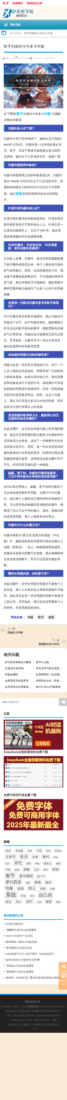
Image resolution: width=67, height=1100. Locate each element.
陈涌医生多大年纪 (49, 644)
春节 (10, 875)
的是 (43, 888)
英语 (8, 902)
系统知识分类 (34, 3)
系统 (11, 894)
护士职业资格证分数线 (18, 662)
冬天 (24, 856)
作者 (48, 850)
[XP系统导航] (33, 13)
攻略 (26, 869)
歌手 (20, 113)
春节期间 (26, 875)
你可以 (58, 850)
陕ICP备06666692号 (51, 1010)
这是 (39, 901)
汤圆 (28, 882)
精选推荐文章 (12, 1010)
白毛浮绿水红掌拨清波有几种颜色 (20, 686)
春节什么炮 (42, 662)
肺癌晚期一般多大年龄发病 (21, 942)
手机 (8, 869)
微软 (58, 863)
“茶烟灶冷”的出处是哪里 (20, 965)
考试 (32, 895)
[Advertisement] (33, 1066)
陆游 (58, 901)
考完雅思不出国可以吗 (19, 947)
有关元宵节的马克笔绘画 (50, 668)
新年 (46, 869)
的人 (32, 888)
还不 (29, 901)
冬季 (35, 857)
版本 (48, 882)
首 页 (6, 3)
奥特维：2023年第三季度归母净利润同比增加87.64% (34, 977)
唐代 (45, 856)
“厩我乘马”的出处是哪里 (20, 971)
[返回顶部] (63, 985)
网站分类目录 (58, 1006)
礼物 (52, 888)
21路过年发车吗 (14, 668)
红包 (23, 895)
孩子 (8, 863)
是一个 (41, 876)
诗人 (19, 901)
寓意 (28, 863)
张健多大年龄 (15, 632)
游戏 (37, 881)
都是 (19, 193)
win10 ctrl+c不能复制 (48, 686)
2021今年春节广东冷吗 (19, 936)
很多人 (48, 863)
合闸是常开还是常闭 (16, 680)
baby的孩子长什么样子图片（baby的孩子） (31, 953)
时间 (55, 869)
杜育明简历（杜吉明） (49, 674)
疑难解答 (35, 1010)
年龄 (47, 113)
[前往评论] (63, 975)
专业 (8, 850)
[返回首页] (63, 966)
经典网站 (17, 3)
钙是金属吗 (11, 674)
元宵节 (11, 856)
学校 (56, 857)
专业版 (19, 850)
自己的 (45, 895)
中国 (30, 850)
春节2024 (15, 33)
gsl (13, 58)
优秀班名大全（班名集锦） (51, 680)
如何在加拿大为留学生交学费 (23, 959)
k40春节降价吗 (14, 924)
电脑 (9, 888)
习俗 (39, 850)
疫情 (20, 888)
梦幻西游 (13, 882)
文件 (36, 869)
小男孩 (33, 1028)
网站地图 (25, 1010)
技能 (17, 869)
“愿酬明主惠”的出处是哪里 (21, 930)
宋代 (18, 862)
